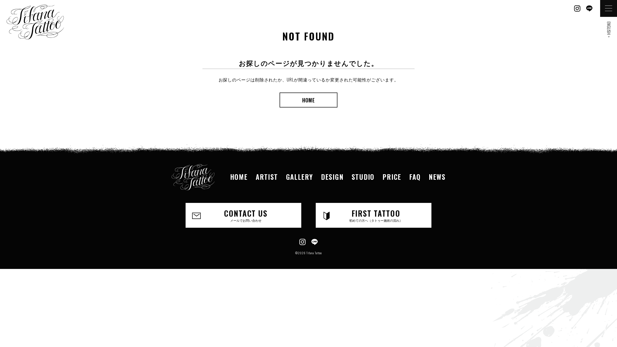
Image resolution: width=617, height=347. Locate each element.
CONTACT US (246, 215)
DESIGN (332, 177)
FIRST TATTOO (375, 215)
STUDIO (363, 177)
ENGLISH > (609, 30)
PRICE (391, 177)
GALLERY (299, 177)
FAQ (415, 177)
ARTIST (267, 177)
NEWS (437, 177)
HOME (308, 100)
